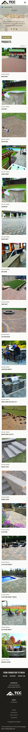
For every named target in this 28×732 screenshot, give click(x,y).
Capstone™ (4, 109)
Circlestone (4, 142)
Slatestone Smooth (6, 630)
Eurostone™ (4, 304)
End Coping (4, 272)
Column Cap (4, 207)
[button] (25, 2)
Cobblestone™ (5, 174)
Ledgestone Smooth (6, 369)
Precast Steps (5, 467)
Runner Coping (5, 499)
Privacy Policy (14, 712)
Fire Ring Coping (5, 337)
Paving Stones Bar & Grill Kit (9, 402)
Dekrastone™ (5, 239)
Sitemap (14, 710)
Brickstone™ (4, 76)
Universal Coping (5, 662)
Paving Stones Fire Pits (7, 434)
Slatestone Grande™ (6, 564)
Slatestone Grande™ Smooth (9, 597)
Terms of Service (14, 715)
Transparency (14, 717)
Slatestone (4, 532)
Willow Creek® (5, 74)
